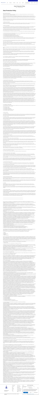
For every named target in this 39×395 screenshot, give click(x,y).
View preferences (36, 392)
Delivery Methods (18, 386)
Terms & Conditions (19, 388)
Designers (13, 388)
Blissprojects (5, 394)
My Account (13, 386)
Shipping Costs (18, 387)
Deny (30, 392)
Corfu (29, 0)
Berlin (34, 0)
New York (31, 0)
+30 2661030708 (36, 0)
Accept (25, 392)
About (12, 387)
